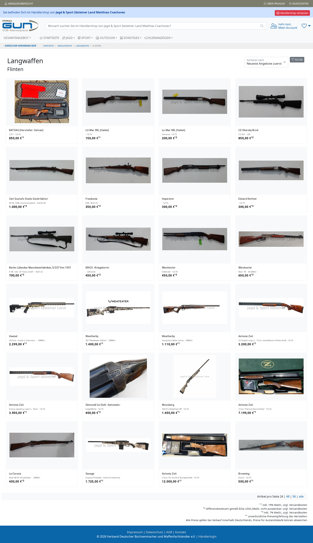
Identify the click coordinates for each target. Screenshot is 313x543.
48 (287, 496)
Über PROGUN (275, 3)
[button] (306, 25)
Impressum (135, 532)
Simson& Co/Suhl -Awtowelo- (103, 404)
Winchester (169, 267)
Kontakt (180, 532)
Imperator (168, 198)
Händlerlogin (207, 536)
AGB (169, 532)
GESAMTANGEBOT (16, 38)
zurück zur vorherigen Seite (20, 45)
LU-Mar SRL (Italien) (97, 130)
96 (294, 496)
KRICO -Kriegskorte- (97, 267)
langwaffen (82, 45)
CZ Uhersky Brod (248, 130)
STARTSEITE (51, 38)
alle (301, 496)
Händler (20, 3)
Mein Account (287, 26)
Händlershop (64, 45)
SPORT (86, 38)
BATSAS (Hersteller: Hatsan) (26, 130)
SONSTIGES (131, 38)
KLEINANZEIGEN (159, 38)
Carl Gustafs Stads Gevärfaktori (28, 198)
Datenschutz (154, 532)
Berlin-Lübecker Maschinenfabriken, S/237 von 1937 (40, 267)
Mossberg (168, 404)
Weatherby (91, 336)
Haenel (13, 336)
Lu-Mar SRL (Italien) (173, 130)
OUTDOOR (107, 38)
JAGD (69, 38)
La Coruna (15, 473)
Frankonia (91, 198)
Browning (243, 473)
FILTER (298, 59)
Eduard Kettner (247, 198)
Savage (89, 473)
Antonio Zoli (245, 336)
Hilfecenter (299, 3)
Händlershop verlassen (293, 13)
